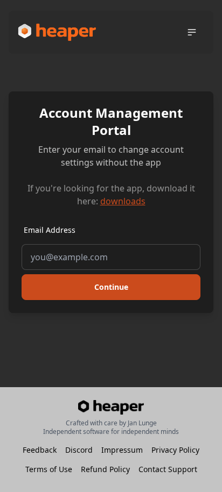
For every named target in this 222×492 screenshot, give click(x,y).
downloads (122, 201)
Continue (111, 287)
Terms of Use (48, 469)
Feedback (40, 450)
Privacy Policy (175, 450)
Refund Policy (105, 469)
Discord (79, 450)
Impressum (122, 450)
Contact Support (167, 469)
